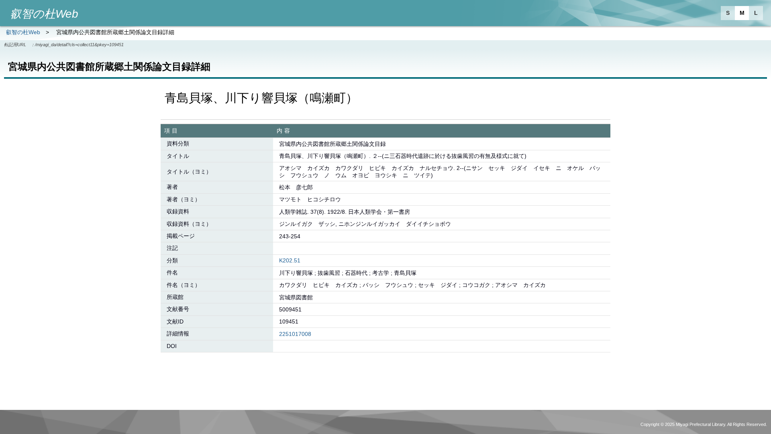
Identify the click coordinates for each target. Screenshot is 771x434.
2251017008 (295, 334)
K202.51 (289, 260)
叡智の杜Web (23, 32)
